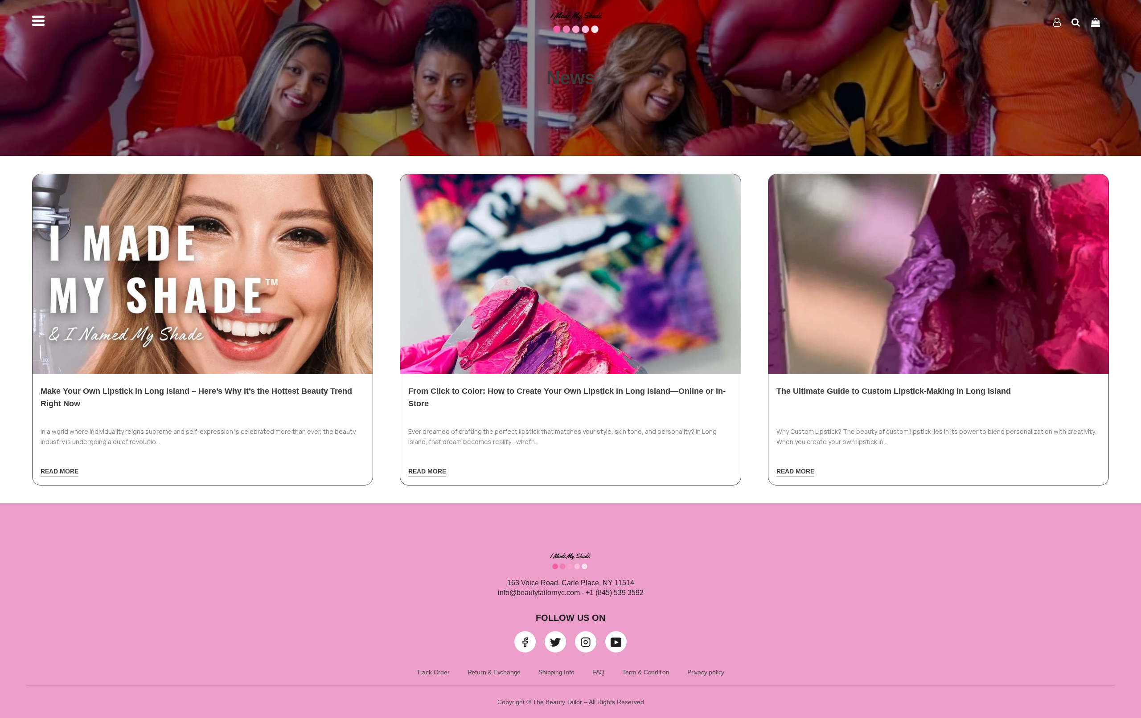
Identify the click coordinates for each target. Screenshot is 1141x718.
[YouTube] (616, 642)
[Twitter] (555, 642)
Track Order (433, 672)
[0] (1095, 22)
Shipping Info (556, 672)
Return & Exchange (494, 672)
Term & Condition (645, 672)
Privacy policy (705, 672)
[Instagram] (585, 642)
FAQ (598, 672)
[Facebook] (525, 642)
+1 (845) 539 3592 (614, 592)
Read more (59, 471)
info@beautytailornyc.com (539, 592)
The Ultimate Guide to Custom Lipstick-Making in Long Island (893, 391)
